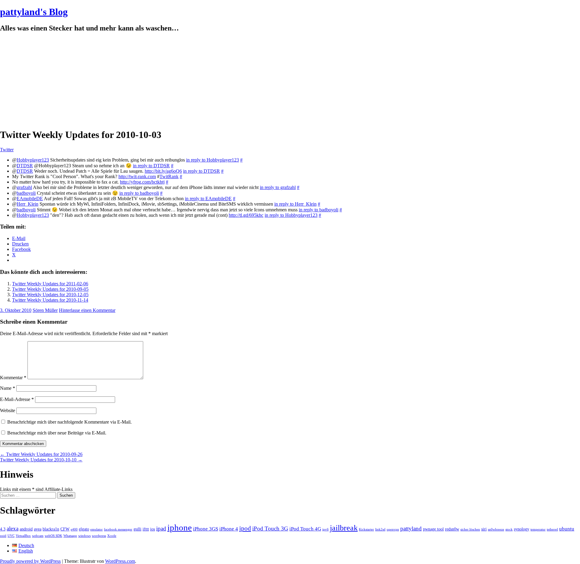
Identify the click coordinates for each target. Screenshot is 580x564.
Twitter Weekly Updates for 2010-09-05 (50, 289)
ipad (161, 528)
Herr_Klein (27, 204)
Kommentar (13, 377)
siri (484, 529)
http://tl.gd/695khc (246, 215)
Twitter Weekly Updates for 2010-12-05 (50, 294)
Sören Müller (45, 310)
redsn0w (452, 529)
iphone (179, 527)
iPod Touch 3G (270, 528)
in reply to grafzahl (278, 187)
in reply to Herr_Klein (295, 204)
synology (521, 529)
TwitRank (169, 176)
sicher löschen (470, 529)
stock (509, 529)
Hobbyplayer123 (33, 159)
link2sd (380, 529)
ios (152, 529)
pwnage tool (433, 529)
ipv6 (325, 529)
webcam (38, 535)
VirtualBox (23, 535)
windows (84, 535)
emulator (96, 529)
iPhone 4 (228, 529)
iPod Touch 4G (305, 529)
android (26, 529)
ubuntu (566, 529)
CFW (64, 529)
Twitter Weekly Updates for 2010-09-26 (41, 454)
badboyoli (26, 193)
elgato (84, 529)
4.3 (2, 529)
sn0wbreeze (496, 529)
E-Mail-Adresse (17, 399)
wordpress (99, 535)
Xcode (111, 535)
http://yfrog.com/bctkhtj (142, 181)
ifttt (146, 529)
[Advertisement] (290, 80)
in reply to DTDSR (151, 165)
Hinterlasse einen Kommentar (87, 310)
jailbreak (344, 528)
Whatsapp (70, 535)
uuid (3, 535)
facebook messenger (118, 529)
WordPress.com (120, 561)
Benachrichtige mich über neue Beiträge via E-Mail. (56, 432)
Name (7, 388)
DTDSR (25, 165)
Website (7, 410)
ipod (245, 528)
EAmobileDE (30, 198)
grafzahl (24, 187)
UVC (11, 535)
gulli (137, 529)
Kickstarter (366, 529)
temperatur (538, 529)
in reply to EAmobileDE (208, 198)
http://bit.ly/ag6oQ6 (163, 171)
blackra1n (51, 529)
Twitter (7, 149)
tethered (552, 529)
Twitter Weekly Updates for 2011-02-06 (50, 283)
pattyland (411, 528)
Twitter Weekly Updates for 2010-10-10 (41, 459)
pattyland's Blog (34, 11)
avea (37, 529)
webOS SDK (53, 535)
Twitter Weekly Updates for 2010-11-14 (50, 300)
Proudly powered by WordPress (30, 561)
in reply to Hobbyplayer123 (212, 159)
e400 (74, 529)
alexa (12, 528)
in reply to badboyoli (139, 193)
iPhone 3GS (205, 529)
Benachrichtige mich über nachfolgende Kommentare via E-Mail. (69, 422)
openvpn (393, 529)
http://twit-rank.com (137, 176)
